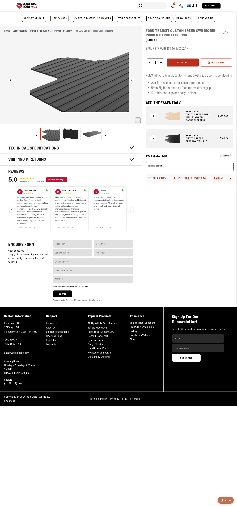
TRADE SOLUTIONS (159, 18)
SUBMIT (62, 293)
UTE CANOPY (59, 18)
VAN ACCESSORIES (129, 18)
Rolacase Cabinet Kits (99, 352)
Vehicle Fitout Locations (142, 322)
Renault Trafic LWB (98, 335)
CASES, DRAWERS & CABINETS (92, 18)
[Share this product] (225, 32)
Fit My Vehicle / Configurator (103, 323)
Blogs (133, 339)
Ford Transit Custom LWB (101, 331)
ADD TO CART (182, 62)
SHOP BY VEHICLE (34, 18)
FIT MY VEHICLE (211, 6)
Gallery (133, 331)
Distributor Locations (57, 331)
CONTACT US (205, 18)
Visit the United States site (34, 400)
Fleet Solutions (54, 335)
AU (194, 5)
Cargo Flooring (96, 344)
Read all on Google (56, 180)
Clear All (225, 156)
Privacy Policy (118, 398)
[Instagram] (11, 383)
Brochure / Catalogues (142, 326)
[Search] (141, 5)
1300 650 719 (11, 339)
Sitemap (135, 398)
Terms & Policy (99, 398)
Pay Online (51, 340)
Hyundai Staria (96, 340)
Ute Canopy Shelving (99, 356)
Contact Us (52, 323)
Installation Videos (140, 335)
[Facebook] (5, 383)
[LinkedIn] (16, 383)
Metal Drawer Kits (97, 348)
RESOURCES (183, 18)
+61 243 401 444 (12, 343)
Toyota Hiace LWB (97, 327)
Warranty (51, 344)
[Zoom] (138, 120)
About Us (51, 327)
